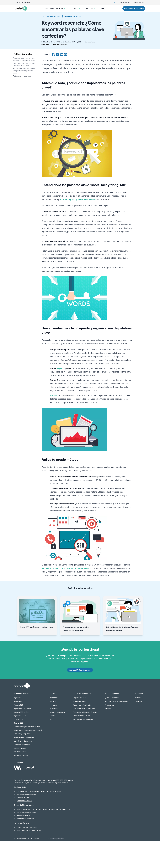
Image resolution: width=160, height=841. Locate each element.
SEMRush (54, 395)
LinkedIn (138, 698)
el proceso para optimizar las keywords (78, 199)
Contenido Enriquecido (22, 744)
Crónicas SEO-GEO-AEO (51, 16)
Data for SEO (18, 723)
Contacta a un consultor (22, 2)
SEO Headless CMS (21, 755)
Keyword (61, 368)
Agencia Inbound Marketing (24, 737)
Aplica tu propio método (22, 76)
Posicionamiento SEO (72, 16)
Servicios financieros (57, 712)
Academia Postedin (79, 701)
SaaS (51, 719)
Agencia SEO (18, 698)
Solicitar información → (134, 8)
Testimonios (109, 705)
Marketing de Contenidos (23, 741)
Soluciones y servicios (54, 8)
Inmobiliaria (54, 698)
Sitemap (108, 708)
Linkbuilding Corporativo (22, 734)
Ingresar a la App (139, 2)
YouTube (138, 701)
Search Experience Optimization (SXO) (28, 730)
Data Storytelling (20, 748)
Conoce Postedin (124, 2)
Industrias (74, 8)
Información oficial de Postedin (116, 701)
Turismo (52, 716)
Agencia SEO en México (22, 708)
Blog (102, 8)
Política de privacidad (56, 838)
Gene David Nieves (59, 44)
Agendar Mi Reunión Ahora (80, 670)
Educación (53, 705)
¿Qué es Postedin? (112, 698)
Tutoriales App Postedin (81, 716)
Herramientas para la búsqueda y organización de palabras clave (24, 71)
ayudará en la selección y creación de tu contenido (65, 568)
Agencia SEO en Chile (21, 712)
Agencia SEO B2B (20, 716)
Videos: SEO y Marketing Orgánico (85, 712)
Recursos (89, 8)
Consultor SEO (19, 719)
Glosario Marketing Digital (82, 705)
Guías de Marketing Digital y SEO (84, 708)
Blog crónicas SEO (79, 698)
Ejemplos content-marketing (83, 719)
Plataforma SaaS (20, 752)
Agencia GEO (18, 705)
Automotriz (53, 701)
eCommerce (54, 708)
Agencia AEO (18, 701)
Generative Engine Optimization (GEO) (27, 726)
